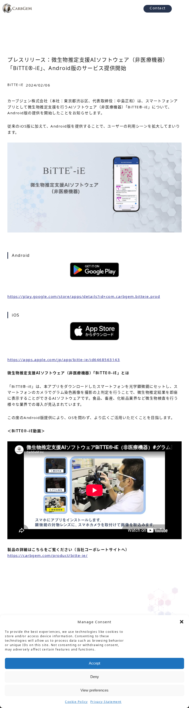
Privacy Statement (106, 702)
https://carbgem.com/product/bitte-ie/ (47, 555)
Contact (158, 7)
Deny (94, 677)
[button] (181, 621)
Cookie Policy (76, 702)
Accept (94, 663)
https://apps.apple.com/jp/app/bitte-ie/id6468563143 (63, 359)
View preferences (94, 690)
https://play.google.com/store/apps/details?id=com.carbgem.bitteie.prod (83, 296)
